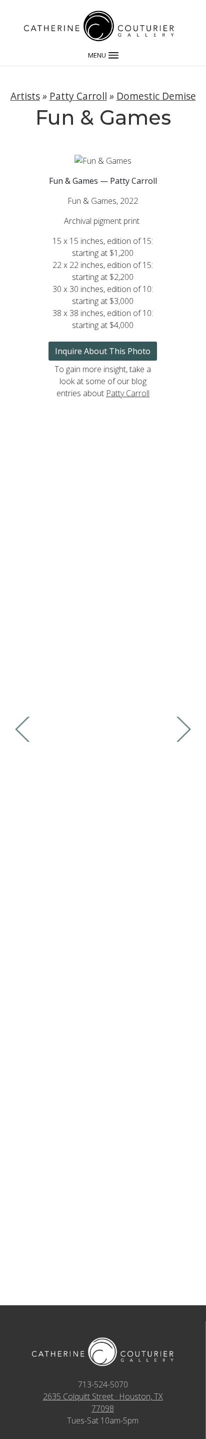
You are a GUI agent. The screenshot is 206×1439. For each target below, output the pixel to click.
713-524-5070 (103, 1384)
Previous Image (23, 729)
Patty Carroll (78, 96)
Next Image (182, 729)
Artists (25, 96)
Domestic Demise (156, 96)
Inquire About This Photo (102, 351)
